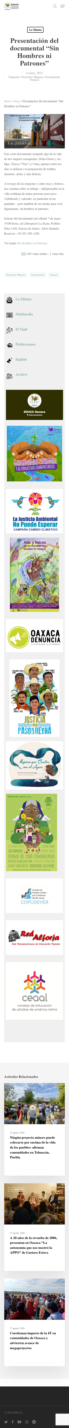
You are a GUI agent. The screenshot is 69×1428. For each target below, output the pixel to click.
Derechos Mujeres (32, 77)
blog (17, 101)
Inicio (7, 101)
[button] (63, 6)
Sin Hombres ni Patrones (32, 243)
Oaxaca (34, 79)
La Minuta (35, 30)
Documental (52, 77)
